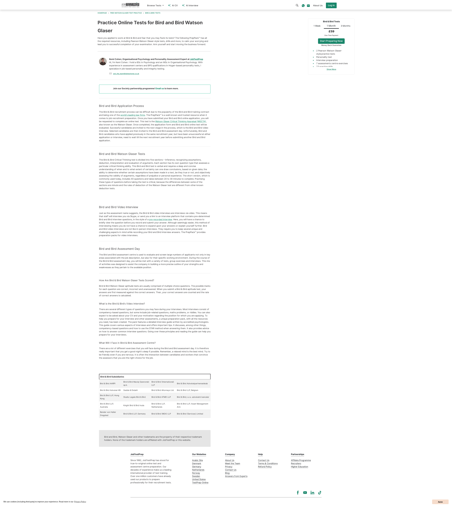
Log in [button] (331, 5)
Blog (227, 473)
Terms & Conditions (268, 463)
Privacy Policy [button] (80, 502)
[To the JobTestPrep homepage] (130, 4)
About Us (229, 460)
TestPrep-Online (200, 482)
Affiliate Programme (301, 460)
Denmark (196, 463)
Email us (159, 88)
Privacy (228, 466)
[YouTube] (305, 492)
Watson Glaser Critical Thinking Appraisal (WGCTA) (180, 121)
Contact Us (230, 470)
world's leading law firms (132, 115)
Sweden (196, 476)
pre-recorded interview (160, 219)
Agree (440, 502)
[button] (155, 5)
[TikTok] (320, 492)
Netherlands (198, 470)
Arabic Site (197, 460)
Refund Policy (265, 466)
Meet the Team (232, 463)
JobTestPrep (196, 59)
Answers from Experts (236, 476)
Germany (196, 466)
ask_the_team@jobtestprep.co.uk (126, 74)
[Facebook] (298, 492)
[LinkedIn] (312, 492)
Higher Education (299, 466)
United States (199, 479)
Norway (196, 473)
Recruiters (296, 463)
